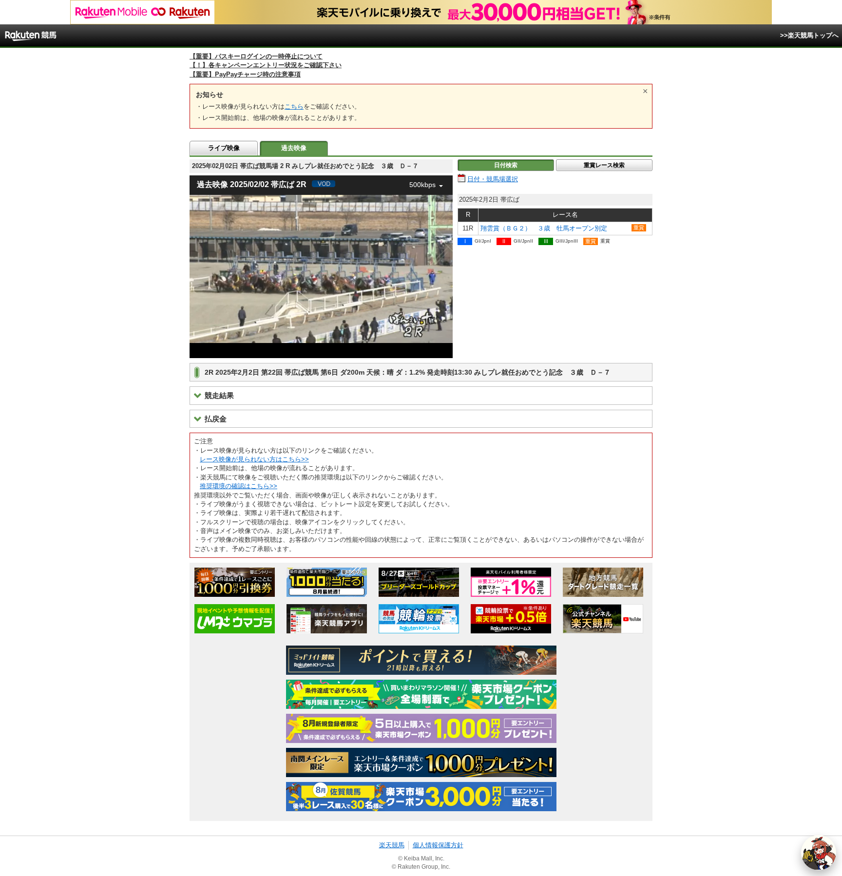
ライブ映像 (224, 148)
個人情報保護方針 (438, 845)
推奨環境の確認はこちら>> (238, 486)
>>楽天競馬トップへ (809, 35)
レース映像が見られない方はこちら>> (254, 459)
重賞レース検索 (604, 165)
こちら (294, 106)
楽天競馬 (391, 845)
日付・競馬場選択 (492, 179)
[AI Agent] (818, 852)
